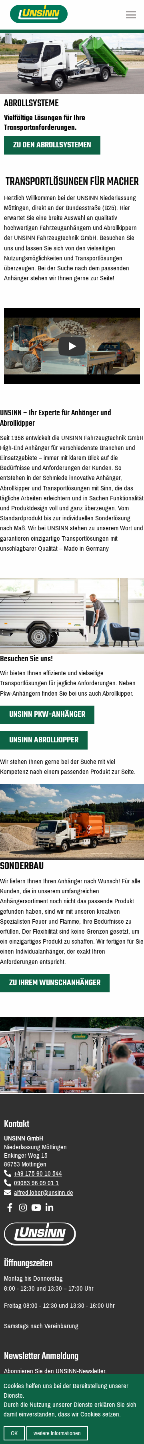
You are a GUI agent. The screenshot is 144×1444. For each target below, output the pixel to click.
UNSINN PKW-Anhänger (47, 714)
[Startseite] (39, 13)
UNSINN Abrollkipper (43, 740)
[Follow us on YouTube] (36, 1206)
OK (14, 1433)
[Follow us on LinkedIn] (49, 1206)
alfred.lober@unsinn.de (43, 1192)
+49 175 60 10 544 (38, 1173)
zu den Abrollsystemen (52, 145)
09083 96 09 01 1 (36, 1183)
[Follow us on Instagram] (23, 1206)
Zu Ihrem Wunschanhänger (54, 983)
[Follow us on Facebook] (10, 1206)
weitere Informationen (57, 1433)
